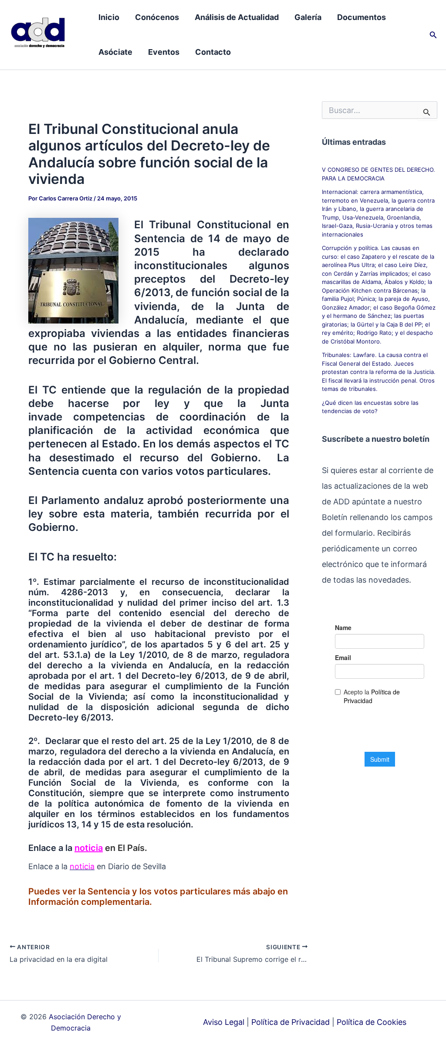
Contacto (213, 52)
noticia (88, 848)
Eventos (163, 52)
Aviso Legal (223, 1022)
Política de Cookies (371, 1022)
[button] (433, 35)
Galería (307, 17)
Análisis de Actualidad (237, 17)
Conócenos (157, 17)
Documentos (361, 17)
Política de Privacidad (290, 1022)
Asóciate (115, 52)
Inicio (108, 17)
